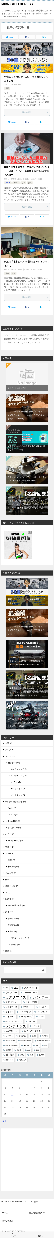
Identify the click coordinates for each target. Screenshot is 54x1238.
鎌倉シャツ (9, 1060)
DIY (7, 988)
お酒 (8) (8, 743)
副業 (30, 183)
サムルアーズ (11, 1007)
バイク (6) (9, 834)
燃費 (45, 1045)
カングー (40, 997)
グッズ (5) (9, 750)
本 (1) (7, 892)
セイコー (9, 1012)
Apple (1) (12, 808)
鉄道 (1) (8, 951)
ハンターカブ (27, 1016)
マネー (16, 183)
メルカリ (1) (10, 873)
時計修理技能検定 (12, 1045)
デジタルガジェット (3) (15, 802)
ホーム (5, 1213)
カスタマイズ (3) (18, 789)
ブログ (17, 388)
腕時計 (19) (10, 899)
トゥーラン (25, 1011)
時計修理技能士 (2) (16, 905)
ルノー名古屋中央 (32, 1031)
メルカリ (32, 1021)
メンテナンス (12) (19, 776)
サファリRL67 (31, 1002)
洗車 (36, 1045)
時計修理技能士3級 (43, 1040)
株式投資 (27, 1045)
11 (12, 1094)
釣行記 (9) (12, 931)
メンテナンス (16, 1026)
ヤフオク (35, 1026)
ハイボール (10, 1016)
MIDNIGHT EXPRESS (17, 4)
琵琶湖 (8, 1050)
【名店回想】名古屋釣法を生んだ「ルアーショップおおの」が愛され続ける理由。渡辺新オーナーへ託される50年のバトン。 (27, 691)
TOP (16, 1202)
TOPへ (40, 1236)
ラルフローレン (12, 1031)
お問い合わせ (8, 1221)
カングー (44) (14, 763)
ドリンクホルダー (43, 1012)
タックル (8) (13, 918)
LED (16, 987)
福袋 (37, 1050)
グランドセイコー (13, 1002)
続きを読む (27, 112)
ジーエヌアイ (43, 1007)
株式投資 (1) (13, 866)
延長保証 (45, 1036)
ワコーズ (9, 1036)
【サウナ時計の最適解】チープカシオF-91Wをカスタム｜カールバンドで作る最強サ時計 (26, 415)
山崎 (34, 1036)
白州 (19, 1050)
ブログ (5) (9, 847)
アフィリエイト (31, 988)
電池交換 (22, 1060)
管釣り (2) (15, 944)
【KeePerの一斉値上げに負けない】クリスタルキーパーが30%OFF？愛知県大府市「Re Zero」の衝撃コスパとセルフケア (26, 661)
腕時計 (10, 1055)
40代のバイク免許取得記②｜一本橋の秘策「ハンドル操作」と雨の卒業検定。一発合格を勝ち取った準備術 (27, 722)
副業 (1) (11, 860)
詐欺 (22, 1055)
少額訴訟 (22, 1036)
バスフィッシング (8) (20, 938)
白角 (28, 1050)
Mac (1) (14, 814)
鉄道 (13, 273)
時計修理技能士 (25, 1040)
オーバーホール (30, 992)
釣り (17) (9, 912)
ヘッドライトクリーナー (14, 1021)
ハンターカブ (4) (15, 840)
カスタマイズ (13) (19, 769)
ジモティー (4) (14, 828)
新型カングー (10, 1040)
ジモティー (28, 1007)
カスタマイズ (16, 997)
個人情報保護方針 (37, 1213)
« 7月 (3, 1121)
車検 (31, 1055)
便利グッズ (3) (11, 886)
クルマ (7, 183)
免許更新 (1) (13, 925)
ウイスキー (11, 992)
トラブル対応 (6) (12, 821)
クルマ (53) (10, 756)
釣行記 (41, 1055)
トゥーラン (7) (14, 782)
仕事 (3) (8, 879)
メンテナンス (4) (18, 795)
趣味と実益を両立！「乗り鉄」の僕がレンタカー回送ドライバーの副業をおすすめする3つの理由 (27, 171)
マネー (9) (9, 853)
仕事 (7, 88)
